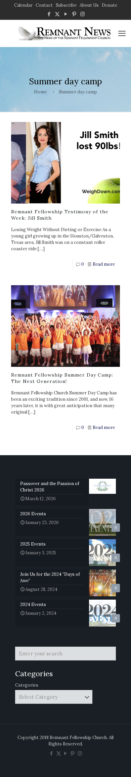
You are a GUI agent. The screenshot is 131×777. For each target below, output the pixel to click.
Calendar (23, 5)
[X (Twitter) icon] (57, 14)
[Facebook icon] (48, 14)
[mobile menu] (122, 33)
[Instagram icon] (82, 14)
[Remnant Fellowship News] (65, 33)
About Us (89, 5)
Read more (104, 264)
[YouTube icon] (65, 14)
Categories (26, 685)
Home (40, 92)
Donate (109, 5)
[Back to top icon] (117, 763)
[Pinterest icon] (74, 14)
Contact (44, 5)
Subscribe (66, 5)
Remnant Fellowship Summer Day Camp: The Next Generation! (62, 378)
